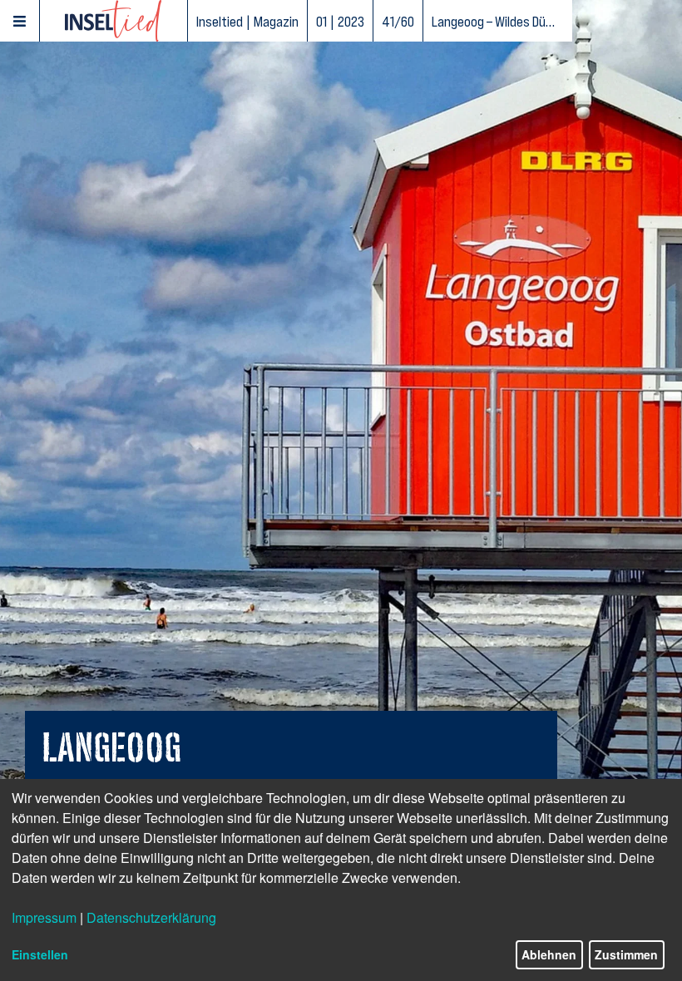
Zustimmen (626, 954)
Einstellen (40, 954)
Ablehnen (548, 954)
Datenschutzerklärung (151, 917)
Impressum (44, 917)
